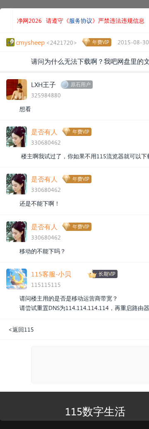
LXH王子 (43, 84)
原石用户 (81, 84)
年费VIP (100, 42)
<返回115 (21, 329)
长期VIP (107, 274)
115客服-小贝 (51, 273)
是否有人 (44, 131)
